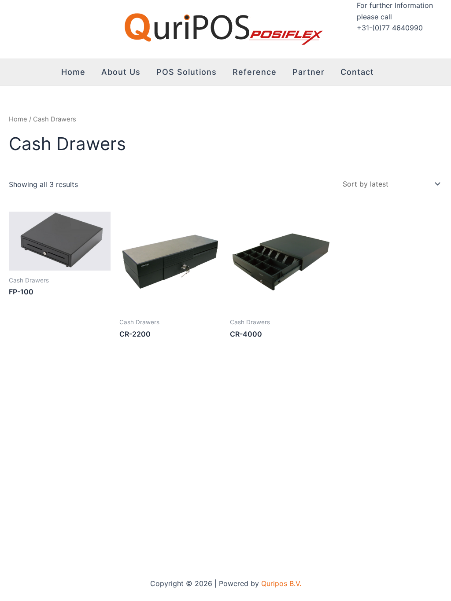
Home (73, 72)
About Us (120, 72)
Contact (357, 72)
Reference (255, 72)
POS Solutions (186, 72)
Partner (308, 72)
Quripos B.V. (281, 583)
